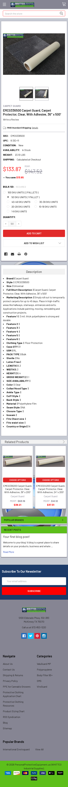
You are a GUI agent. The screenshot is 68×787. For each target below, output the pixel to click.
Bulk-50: (14, 186)
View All (39, 749)
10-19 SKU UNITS (48, 206)
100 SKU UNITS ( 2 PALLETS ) (23, 192)
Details (35, 127)
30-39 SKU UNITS (48, 201)
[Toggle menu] (4, 4)
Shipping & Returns (13, 675)
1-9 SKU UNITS (19, 211)
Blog (5, 722)
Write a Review (11, 119)
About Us (8, 663)
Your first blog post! (16, 536)
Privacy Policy (10, 680)
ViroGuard (42, 686)
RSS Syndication (11, 716)
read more (8, 551)
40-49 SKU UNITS (21, 201)
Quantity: (9, 216)
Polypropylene (44, 669)
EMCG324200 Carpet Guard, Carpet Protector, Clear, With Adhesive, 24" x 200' (50, 489)
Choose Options (17, 480)
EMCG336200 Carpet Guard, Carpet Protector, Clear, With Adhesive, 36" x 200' (17, 489)
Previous (59, 442)
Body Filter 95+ (45, 675)
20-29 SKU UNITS (21, 206)
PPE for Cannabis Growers (17, 686)
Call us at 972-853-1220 (34, 627)
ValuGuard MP (44, 663)
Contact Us (9, 669)
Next (63, 442)
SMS (39, 680)
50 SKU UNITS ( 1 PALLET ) (26, 197)
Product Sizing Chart (14, 711)
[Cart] (65, 4)
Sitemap (7, 728)
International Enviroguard (16, 749)
